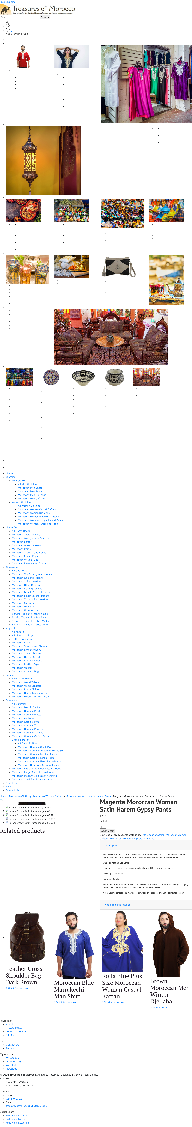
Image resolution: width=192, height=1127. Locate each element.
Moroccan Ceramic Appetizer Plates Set (41, 750)
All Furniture (19, 310)
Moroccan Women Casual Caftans (37, 509)
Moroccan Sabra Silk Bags (27, 660)
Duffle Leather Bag (22, 292)
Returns (10, 1048)
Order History (13, 1061)
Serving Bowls (83, 391)
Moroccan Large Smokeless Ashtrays (116, 410)
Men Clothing (19, 70)
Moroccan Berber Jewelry (26, 303)
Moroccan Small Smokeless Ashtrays (116, 431)
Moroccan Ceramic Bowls (26, 710)
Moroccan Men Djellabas (32, 84)
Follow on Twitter (16, 1119)
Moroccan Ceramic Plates (26, 714)
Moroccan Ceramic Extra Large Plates (52, 442)
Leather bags (114, 288)
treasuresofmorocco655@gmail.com (27, 1105)
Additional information (118, 904)
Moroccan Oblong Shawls (74, 287)
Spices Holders (74, 224)
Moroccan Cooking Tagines (27, 577)
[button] (1, 799)
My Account (13, 1057)
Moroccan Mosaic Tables (26, 707)
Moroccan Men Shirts (30, 77)
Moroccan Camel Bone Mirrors (29, 324)
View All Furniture (22, 678)
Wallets (111, 295)
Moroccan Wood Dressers (26, 317)
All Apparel (18, 285)
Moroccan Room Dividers (26, 321)
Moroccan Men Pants (30, 81)
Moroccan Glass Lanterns (127, 145)
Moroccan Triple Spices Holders (30, 599)
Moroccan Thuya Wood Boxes (29, 552)
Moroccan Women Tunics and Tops (38, 523)
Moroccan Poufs (122, 149)
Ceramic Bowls (83, 388)
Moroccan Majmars (118, 236)
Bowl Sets (81, 395)
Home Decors (14, 124)
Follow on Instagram (17, 1122)
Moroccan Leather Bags (25, 664)
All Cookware (25, 224)
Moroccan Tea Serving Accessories (32, 574)
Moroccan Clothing (20, 796)
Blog (8, 463)
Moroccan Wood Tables (25, 314)
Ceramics (11, 366)
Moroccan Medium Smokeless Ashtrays (117, 420)
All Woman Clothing (77, 73)
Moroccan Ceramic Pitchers (28, 728)
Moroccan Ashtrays (23, 718)
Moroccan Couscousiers (121, 240)
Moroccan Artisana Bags (26, 671)
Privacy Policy (14, 1027)
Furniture (11, 306)
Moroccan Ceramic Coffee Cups (148, 413)
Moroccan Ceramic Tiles (26, 725)
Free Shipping (8, 1)
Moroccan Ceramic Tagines (27, 732)
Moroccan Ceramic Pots (25, 721)
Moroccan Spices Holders (32, 242)
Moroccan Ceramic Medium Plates (53, 420)
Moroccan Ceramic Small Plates (52, 395)
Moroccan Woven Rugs (174, 138)
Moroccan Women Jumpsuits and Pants (40, 520)
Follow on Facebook (17, 1115)
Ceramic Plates (52, 388)
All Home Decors (122, 127)
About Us (11, 460)
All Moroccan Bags (22, 288)
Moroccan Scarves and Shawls (29, 299)
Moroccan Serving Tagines (33, 249)
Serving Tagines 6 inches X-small (30, 613)
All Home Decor (21, 530)
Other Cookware (116, 229)
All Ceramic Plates (28, 743)
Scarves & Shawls (70, 279)
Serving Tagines (164, 224)
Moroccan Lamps (123, 142)
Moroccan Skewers (118, 233)
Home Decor (13, 527)
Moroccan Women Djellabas (34, 512)
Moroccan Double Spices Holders (31, 592)
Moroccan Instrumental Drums (29, 563)
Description (111, 845)
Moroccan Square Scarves (75, 283)
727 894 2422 (14, 1098)
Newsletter (12, 1068)
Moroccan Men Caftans (31, 88)
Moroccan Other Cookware (33, 245)
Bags (110, 281)
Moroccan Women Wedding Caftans (38, 516)
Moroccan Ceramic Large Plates (52, 431)
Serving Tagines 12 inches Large (173, 245)
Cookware (12, 197)
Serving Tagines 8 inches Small (172, 234)
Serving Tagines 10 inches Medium (31, 620)
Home (9, 39)
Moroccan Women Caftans (48, 796)
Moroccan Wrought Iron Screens (30, 538)
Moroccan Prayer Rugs (174, 135)
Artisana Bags (115, 284)
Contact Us (12, 467)
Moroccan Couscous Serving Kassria (54, 453)
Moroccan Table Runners (127, 131)
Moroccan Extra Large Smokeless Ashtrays (117, 399)
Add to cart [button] (21, 988)
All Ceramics (19, 388)
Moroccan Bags (21, 296)
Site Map (11, 1035)
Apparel (10, 252)
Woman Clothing (69, 70)
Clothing (11, 43)
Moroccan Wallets (22, 667)
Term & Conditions (16, 1031)
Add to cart (107, 830)
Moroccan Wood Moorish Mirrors (31, 696)
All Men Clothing (27, 73)
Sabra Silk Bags (116, 292)
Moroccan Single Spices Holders (30, 595)
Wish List (11, 1065)
